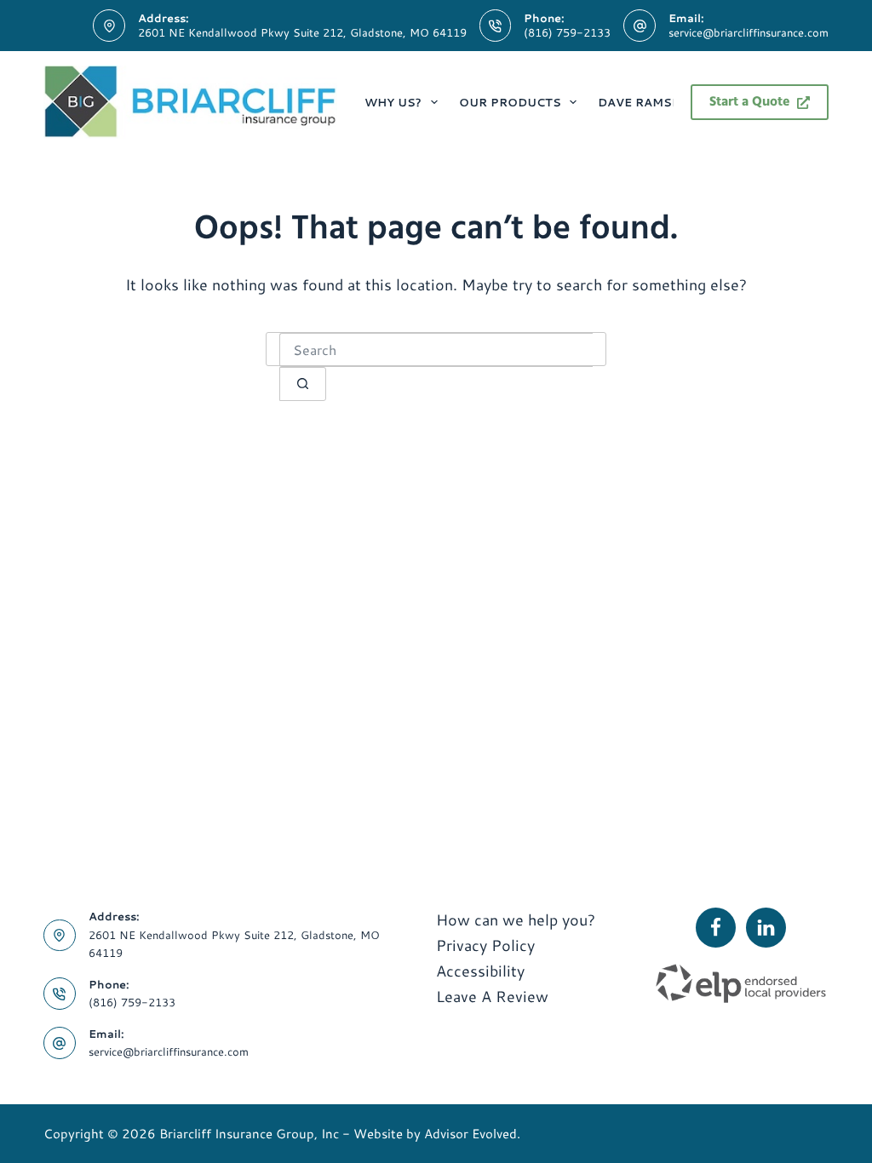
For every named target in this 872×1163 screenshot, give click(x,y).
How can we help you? (515, 919)
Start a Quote (749, 102)
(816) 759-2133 (567, 32)
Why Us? (393, 102)
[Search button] (302, 384)
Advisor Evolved (470, 1134)
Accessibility (480, 971)
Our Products (510, 102)
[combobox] (436, 350)
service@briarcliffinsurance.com (748, 32)
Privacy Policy (485, 945)
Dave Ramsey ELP (656, 102)
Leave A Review (492, 996)
